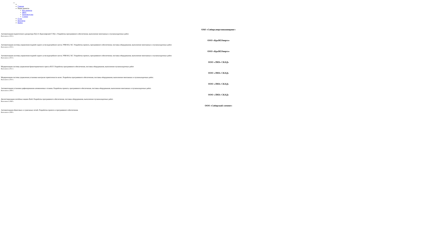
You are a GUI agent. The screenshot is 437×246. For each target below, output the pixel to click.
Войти (20, 23)
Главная (21, 6)
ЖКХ (24, 12)
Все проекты (27, 10)
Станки (25, 17)
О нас (20, 19)
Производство (27, 14)
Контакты (21, 21)
